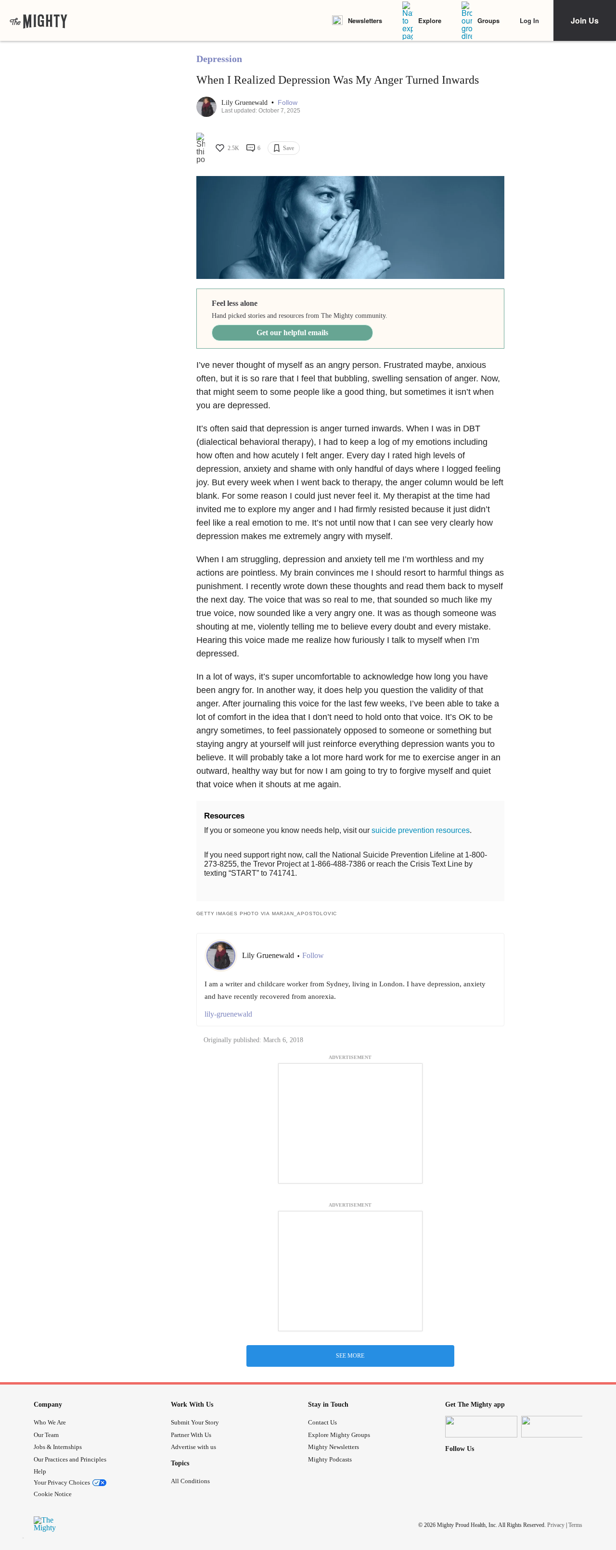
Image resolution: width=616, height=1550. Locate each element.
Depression (219, 58)
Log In (529, 20)
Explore (429, 20)
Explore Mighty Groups (339, 1434)
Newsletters (365, 20)
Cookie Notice (53, 1494)
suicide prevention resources (421, 830)
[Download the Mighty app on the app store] (481, 1426)
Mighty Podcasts (330, 1459)
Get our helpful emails (292, 332)
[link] (38, 21)
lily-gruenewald (228, 1014)
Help (40, 1471)
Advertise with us (193, 1446)
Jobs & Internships (58, 1446)
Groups (488, 20)
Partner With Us (191, 1434)
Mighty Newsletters (333, 1446)
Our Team (46, 1434)
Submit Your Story (195, 1422)
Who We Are (50, 1422)
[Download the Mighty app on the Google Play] (557, 1426)
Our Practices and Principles (70, 1459)
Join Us (585, 20)
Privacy (556, 1525)
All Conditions (190, 1481)
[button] (287, 103)
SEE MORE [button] (350, 1355)
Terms (575, 1525)
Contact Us (322, 1422)
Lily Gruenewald (245, 102)
